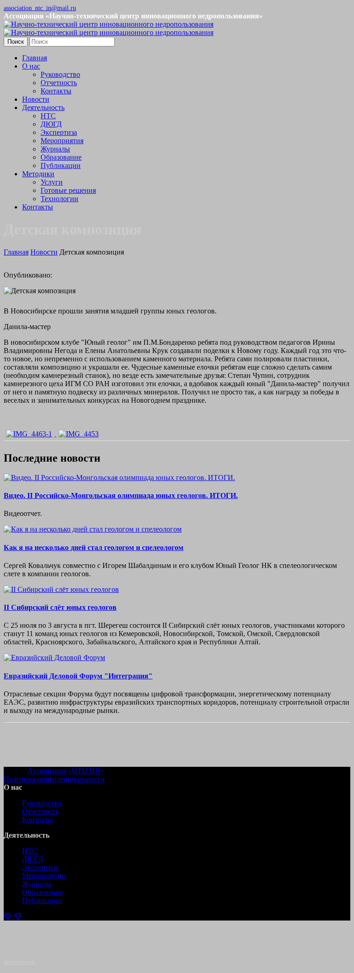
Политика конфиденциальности (54, 779)
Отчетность (59, 83)
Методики (38, 174)
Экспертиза (59, 132)
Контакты (56, 91)
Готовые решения (68, 190)
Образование (61, 157)
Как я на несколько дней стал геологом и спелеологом (93, 547)
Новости (35, 99)
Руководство (60, 74)
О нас (31, 66)
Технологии (59, 199)
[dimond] (13, 916)
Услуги (52, 182)
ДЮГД (51, 124)
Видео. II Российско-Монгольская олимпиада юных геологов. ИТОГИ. (121, 495)
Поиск (15, 41)
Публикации (61, 165)
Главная (34, 58)
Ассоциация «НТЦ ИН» (66, 771)
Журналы (55, 149)
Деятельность (43, 107)
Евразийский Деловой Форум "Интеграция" (78, 676)
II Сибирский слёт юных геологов (60, 607)
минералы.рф (19, 962)
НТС (48, 116)
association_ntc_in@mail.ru (40, 8)
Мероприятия (62, 141)
